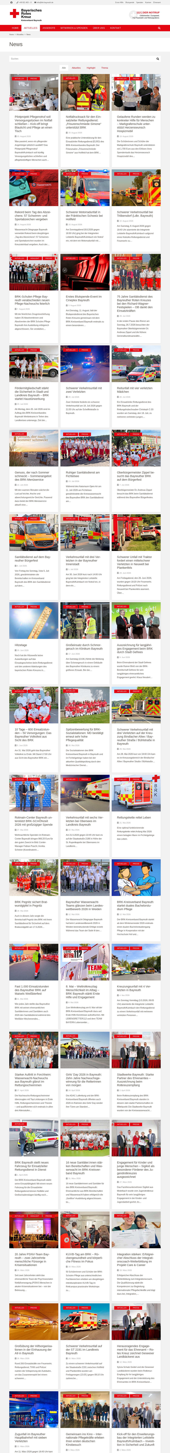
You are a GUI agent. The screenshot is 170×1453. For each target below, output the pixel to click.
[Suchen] (158, 59)
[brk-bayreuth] (25, 15)
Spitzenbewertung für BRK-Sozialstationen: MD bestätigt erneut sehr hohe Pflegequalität (84, 735)
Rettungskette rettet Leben (134, 817)
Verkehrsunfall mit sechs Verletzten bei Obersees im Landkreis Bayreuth (84, 821)
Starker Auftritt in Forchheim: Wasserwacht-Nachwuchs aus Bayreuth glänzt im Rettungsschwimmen (33, 1080)
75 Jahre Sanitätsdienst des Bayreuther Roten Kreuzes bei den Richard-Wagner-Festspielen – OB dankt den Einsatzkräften (135, 304)
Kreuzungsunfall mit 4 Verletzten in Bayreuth (134, 988)
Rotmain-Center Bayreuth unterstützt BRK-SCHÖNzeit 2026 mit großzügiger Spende (34, 821)
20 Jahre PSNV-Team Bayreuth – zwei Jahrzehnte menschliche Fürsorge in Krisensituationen (32, 1260)
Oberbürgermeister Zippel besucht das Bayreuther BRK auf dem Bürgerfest (136, 476)
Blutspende (130, 2)
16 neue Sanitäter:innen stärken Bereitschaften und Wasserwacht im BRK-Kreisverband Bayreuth (84, 1168)
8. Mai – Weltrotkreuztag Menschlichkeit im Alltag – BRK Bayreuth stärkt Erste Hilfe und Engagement (83, 992)
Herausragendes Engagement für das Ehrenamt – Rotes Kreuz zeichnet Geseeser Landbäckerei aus (135, 1351)
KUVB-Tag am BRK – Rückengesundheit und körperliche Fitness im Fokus (84, 1258)
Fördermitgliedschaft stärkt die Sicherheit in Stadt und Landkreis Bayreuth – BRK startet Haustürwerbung (32, 393)
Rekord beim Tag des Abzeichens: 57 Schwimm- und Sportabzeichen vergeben (33, 215)
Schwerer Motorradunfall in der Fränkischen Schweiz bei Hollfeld (84, 215)
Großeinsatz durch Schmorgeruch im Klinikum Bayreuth (84, 646)
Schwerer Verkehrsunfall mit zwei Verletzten (84, 389)
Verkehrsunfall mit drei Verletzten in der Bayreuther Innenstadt (83, 560)
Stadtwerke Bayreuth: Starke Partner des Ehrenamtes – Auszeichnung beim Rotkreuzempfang (135, 1080)
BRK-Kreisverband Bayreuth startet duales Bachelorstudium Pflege (135, 905)
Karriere (148, 2)
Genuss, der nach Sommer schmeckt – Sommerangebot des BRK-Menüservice (33, 476)
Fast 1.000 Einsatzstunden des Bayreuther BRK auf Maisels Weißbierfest (32, 990)
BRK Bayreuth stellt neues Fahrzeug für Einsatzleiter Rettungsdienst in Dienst (32, 1166)
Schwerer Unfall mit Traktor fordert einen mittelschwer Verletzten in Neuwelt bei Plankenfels (134, 562)
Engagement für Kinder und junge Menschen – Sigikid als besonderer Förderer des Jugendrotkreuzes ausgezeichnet (135, 1169)
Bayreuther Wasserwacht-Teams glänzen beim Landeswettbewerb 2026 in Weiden (84, 905)
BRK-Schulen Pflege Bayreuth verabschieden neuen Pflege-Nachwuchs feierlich (32, 300)
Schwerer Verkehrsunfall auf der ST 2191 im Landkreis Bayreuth (84, 1349)
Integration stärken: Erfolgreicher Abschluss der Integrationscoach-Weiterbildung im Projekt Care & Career (135, 1260)
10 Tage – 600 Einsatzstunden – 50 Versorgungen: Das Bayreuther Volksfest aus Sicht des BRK (33, 735)
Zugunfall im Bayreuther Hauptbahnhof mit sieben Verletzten (31, 1437)
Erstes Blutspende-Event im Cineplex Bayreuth (84, 298)
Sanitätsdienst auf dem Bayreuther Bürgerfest (33, 558)
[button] (39, 28)
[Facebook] (11, 2)
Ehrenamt (157, 2)
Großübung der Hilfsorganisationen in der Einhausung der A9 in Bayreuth (34, 1349)
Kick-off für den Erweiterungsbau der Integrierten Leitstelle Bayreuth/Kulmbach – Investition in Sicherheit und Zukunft (136, 1439)
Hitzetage (21, 645)
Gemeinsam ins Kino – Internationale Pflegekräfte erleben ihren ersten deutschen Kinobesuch (85, 1439)
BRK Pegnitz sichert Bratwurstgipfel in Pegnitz (31, 903)
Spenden (139, 2)
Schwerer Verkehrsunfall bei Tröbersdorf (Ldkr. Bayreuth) (135, 213)
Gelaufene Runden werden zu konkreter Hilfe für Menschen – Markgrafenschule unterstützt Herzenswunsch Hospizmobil (136, 124)
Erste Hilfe (119, 2)
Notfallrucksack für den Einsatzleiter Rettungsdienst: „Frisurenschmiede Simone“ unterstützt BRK (83, 122)
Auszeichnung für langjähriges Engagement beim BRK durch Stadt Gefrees (135, 648)
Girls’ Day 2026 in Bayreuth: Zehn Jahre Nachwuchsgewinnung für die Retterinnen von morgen (84, 1080)
